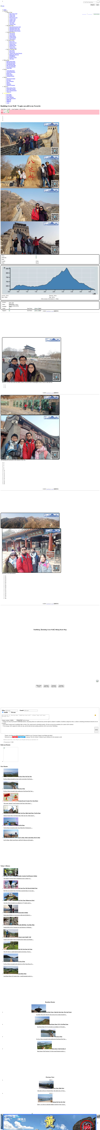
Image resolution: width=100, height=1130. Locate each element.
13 (4, 474)
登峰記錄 (8, 99)
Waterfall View (12, 45)
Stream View (12, 44)
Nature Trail (12, 21)
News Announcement (11, 90)
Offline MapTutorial (38, 686)
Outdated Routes (10, 76)
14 (4, 475)
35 (5, 594)
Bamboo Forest (12, 57)
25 (5, 581)
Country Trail (12, 19)
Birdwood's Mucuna (14, 54)
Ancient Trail (12, 24)
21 (5, 576)
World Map (9, 68)
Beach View (12, 46)
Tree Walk (11, 23)
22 (5, 577)
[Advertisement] (44, 323)
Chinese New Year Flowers (15, 53)
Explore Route (12, 37)
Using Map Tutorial (11, 89)
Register (92, 4)
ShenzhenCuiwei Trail (14, 29)
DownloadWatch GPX (61, 686)
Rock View (12, 41)
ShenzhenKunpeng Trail (15, 27)
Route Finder (9, 74)
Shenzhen (8, 84)
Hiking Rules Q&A (11, 88)
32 (5, 590)
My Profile (8, 94)
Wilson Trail (12, 15)
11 (4, 471)
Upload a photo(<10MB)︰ (8, 720)
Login (97, 4)
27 (5, 583)
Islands (8, 82)
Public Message (10, 97)
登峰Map (8, 101)
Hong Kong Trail (13, 17)
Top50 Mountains (10, 70)
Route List (8, 73)
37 (5, 597)
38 (5, 598)
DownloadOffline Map (46, 686)
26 (5, 582)
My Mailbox (9, 95)
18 (4, 481)
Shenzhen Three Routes (14, 30)
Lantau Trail (12, 16)
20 (4, 483)
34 (5, 593)
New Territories (10, 81)
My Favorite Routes (11, 98)
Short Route (12, 33)
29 (5, 586)
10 (4, 470)
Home (5, 9)
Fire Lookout (12, 38)
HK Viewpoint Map (11, 65)
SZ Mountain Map (10, 64)
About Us (8, 91)
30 (5, 587)
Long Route (12, 34)
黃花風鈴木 (12, 56)
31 (5, 589)
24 (5, 579)
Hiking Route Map (10, 61)
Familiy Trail (12, 20)
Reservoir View (13, 42)
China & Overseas (10, 85)
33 (5, 591)
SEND (96, 729)
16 (4, 478)
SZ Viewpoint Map (10, 66)
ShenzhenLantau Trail (14, 28)
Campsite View (12, 48)
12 (4, 473)
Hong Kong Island (10, 78)
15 (4, 477)
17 (4, 479)
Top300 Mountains (10, 72)
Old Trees (11, 58)
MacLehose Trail (13, 13)
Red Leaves (12, 52)
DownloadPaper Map (53, 686)
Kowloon (8, 80)
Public (6, 712)
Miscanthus (12, 50)
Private (13, 712)
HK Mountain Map (10, 62)
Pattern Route (12, 36)
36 (5, 595)
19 (4, 482)
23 (5, 578)
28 (5, 585)
